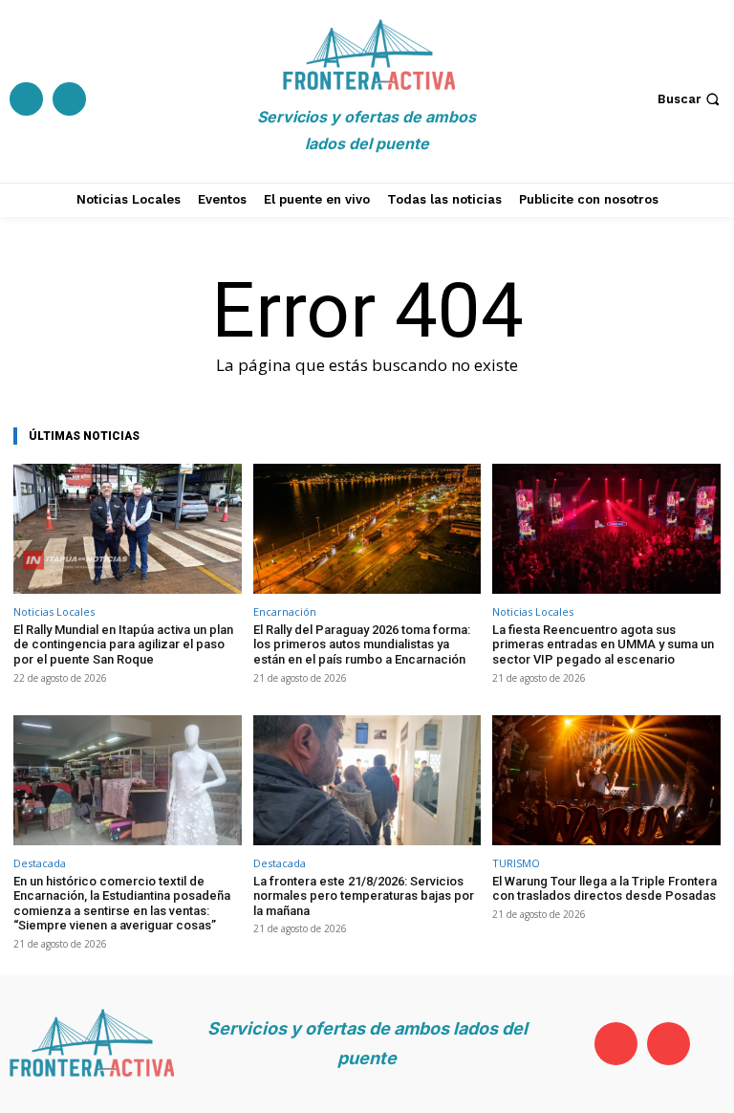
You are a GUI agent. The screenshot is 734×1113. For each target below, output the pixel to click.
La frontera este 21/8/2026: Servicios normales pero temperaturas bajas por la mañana (363, 896)
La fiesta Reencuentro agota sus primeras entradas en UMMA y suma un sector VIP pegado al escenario (603, 644)
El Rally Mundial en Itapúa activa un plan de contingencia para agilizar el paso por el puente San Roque (123, 644)
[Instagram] (69, 99)
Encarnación (284, 611)
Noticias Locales (54, 611)
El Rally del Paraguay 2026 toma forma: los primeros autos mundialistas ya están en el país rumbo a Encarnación (361, 644)
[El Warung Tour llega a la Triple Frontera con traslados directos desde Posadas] (606, 780)
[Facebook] (26, 99)
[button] (691, 99)
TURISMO (516, 863)
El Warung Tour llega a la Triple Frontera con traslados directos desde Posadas (604, 889)
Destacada (39, 863)
